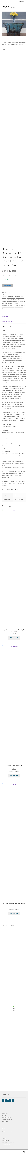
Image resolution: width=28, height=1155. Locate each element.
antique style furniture (12, 299)
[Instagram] (6, 1100)
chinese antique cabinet (8, 303)
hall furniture (10, 305)
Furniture (9, 42)
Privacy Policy (5, 1121)
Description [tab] (5, 316)
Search (14, 1152)
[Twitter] (13, 1100)
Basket (22, 1151)
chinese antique (21, 301)
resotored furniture (9, 307)
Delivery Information (6, 1144)
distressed (4, 305)
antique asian (11, 296)
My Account (4, 1152)
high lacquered (18, 305)
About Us (4, 1115)
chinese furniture (18, 303)
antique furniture (11, 298)
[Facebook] (3, 1100)
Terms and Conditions (6, 1117)
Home (4, 42)
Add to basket (7, 285)
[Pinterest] (9, 1100)
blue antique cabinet (12, 301)
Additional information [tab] (8, 321)
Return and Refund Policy (7, 1119)
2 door (5, 296)
